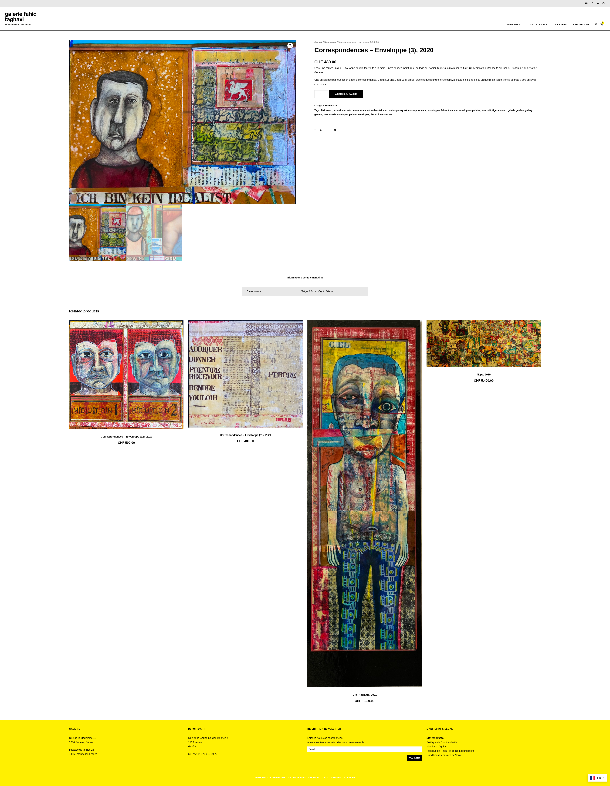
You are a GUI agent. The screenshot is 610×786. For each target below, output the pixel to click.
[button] (290, 45)
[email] (586, 3)
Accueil (318, 42)
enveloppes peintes (469, 110)
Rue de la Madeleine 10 (82, 738)
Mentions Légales (437, 746)
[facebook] (592, 3)
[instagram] (603, 3)
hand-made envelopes (336, 114)
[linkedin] (598, 3)
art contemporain (356, 110)
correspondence (417, 110)
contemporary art (397, 110)
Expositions (581, 24)
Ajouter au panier (346, 94)
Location (560, 24)
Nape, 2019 (484, 374)
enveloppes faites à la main (443, 110)
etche (351, 777)
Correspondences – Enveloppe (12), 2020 (126, 436)
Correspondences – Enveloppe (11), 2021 (245, 435)
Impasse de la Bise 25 (81, 749)
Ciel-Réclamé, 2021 (365, 694)
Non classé (330, 42)
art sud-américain (376, 110)
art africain (340, 110)
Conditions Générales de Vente (444, 755)
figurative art (499, 110)
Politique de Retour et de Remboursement (450, 750)
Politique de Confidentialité (442, 742)
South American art (381, 114)
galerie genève (516, 110)
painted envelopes (359, 114)
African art (326, 110)
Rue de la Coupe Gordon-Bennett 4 (208, 738)
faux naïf (486, 110)
